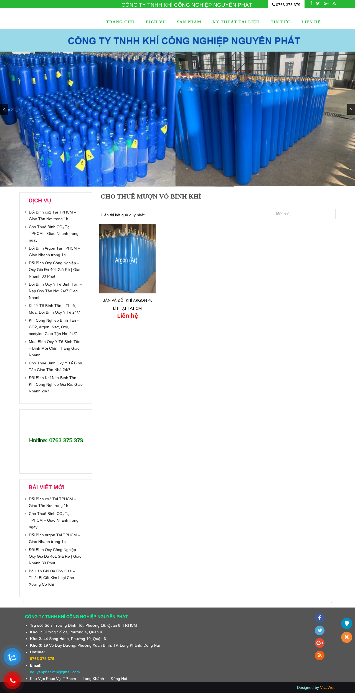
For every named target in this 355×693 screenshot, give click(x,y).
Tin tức (280, 22)
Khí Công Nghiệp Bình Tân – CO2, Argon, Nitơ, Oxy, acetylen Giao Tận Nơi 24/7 (54, 327)
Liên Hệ (311, 22)
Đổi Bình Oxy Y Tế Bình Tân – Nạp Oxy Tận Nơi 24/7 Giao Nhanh (55, 291)
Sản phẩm (189, 22)
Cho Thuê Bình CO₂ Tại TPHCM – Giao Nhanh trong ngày (53, 233)
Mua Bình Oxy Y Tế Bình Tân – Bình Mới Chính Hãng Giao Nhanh (54, 348)
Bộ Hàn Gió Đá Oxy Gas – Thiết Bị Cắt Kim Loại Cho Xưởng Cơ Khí (52, 578)
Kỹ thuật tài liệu (236, 22)
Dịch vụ (156, 22)
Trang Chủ (120, 22)
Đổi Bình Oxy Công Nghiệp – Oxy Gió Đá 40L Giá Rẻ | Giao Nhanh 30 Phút (55, 269)
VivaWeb (328, 687)
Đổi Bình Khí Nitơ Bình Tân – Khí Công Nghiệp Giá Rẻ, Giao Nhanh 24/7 (56, 384)
